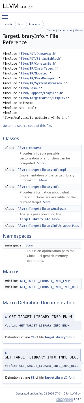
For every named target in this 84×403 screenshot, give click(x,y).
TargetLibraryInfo (35, 219)
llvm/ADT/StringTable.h (40, 58)
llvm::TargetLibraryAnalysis (42, 208)
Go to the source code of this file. (27, 125)
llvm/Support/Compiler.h (41, 93)
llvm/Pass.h (30, 88)
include (7, 24)
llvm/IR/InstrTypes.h (38, 68)
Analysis (34, 24)
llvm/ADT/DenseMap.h (38, 53)
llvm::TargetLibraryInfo (38, 187)
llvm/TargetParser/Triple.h (44, 98)
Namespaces (65, 30)
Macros (79, 30)
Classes (51, 30)
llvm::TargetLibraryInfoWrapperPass (48, 225)
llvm (20, 24)
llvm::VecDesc (29, 148)
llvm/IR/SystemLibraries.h (43, 83)
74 (32, 337)
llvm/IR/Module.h (35, 73)
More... (42, 163)
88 (32, 377)
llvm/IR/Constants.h (38, 63)
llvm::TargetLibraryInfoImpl (42, 170)
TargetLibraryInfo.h (60, 337)
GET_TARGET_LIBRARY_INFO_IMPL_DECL (49, 287)
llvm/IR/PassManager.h (39, 78)
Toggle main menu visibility (6, 17)
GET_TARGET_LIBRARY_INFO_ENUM (45, 281)
